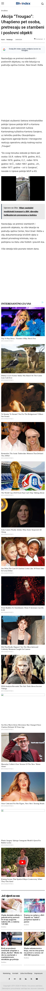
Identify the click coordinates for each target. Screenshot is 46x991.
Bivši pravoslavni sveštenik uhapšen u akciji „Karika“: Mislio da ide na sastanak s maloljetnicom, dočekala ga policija (11, 954)
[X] (31, 979)
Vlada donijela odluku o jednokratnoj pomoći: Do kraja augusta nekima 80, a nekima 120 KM (11, 919)
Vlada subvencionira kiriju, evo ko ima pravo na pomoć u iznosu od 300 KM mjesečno (34, 951)
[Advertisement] (23, 93)
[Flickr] (15, 979)
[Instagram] (20, 979)
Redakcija (10, 39)
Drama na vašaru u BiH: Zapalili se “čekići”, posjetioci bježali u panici (34, 918)
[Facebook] (9, 979)
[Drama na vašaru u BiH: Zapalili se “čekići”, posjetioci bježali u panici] (34, 905)
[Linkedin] (26, 979)
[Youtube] (37, 979)
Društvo (4, 10)
